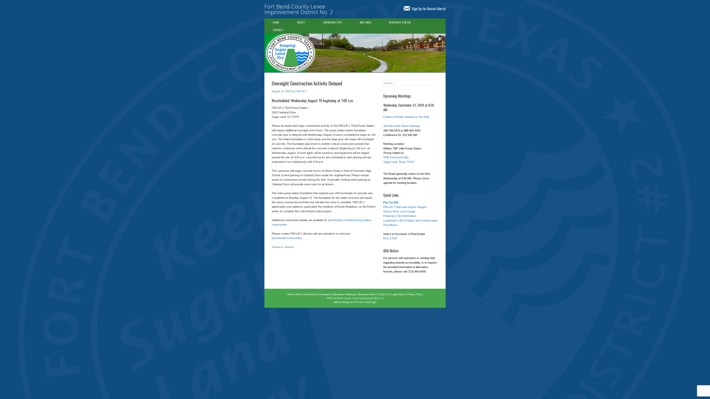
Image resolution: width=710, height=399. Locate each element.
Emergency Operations (331, 294)
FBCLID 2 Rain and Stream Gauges (405, 207)
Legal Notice (398, 294)
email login (370, 302)
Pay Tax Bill (390, 202)
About (301, 22)
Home (276, 22)
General (289, 246)
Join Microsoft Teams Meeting (401, 125)
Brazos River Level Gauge (399, 211)
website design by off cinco (348, 302)
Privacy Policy (415, 294)
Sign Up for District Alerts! (429, 8)
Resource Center (400, 22)
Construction (310, 294)
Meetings (365, 22)
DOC (386, 238)
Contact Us (384, 294)
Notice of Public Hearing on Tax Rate (407, 116)
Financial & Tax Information (399, 215)
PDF (394, 238)
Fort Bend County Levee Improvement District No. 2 (298, 9)
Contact (278, 30)
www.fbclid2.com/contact (287, 238)
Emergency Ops (332, 22)
